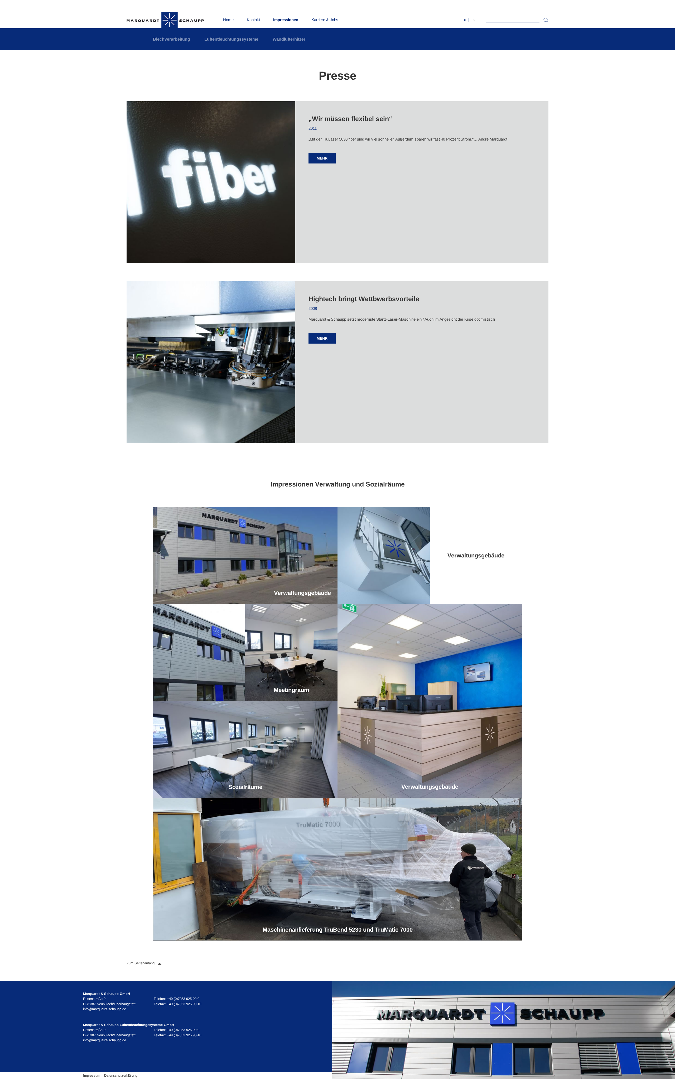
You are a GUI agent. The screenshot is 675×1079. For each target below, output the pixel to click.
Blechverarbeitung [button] (171, 39)
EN (472, 20)
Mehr (322, 158)
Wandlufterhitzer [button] (289, 39)
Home (228, 19)
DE (464, 20)
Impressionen (285, 19)
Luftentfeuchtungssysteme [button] (231, 39)
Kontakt (253, 19)
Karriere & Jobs (324, 19)
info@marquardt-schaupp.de (104, 1009)
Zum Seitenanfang (141, 963)
